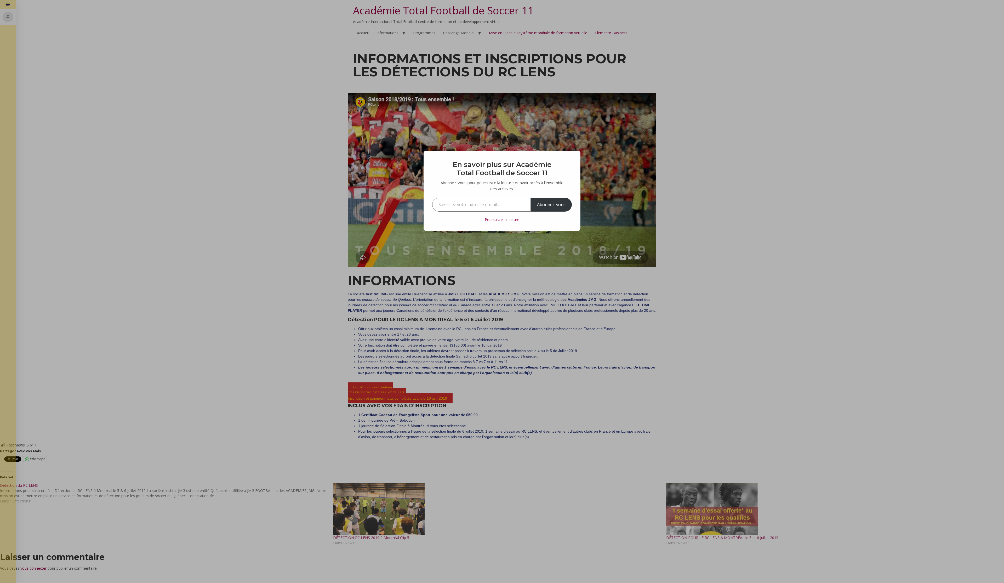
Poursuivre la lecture (502, 219)
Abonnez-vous (551, 204)
